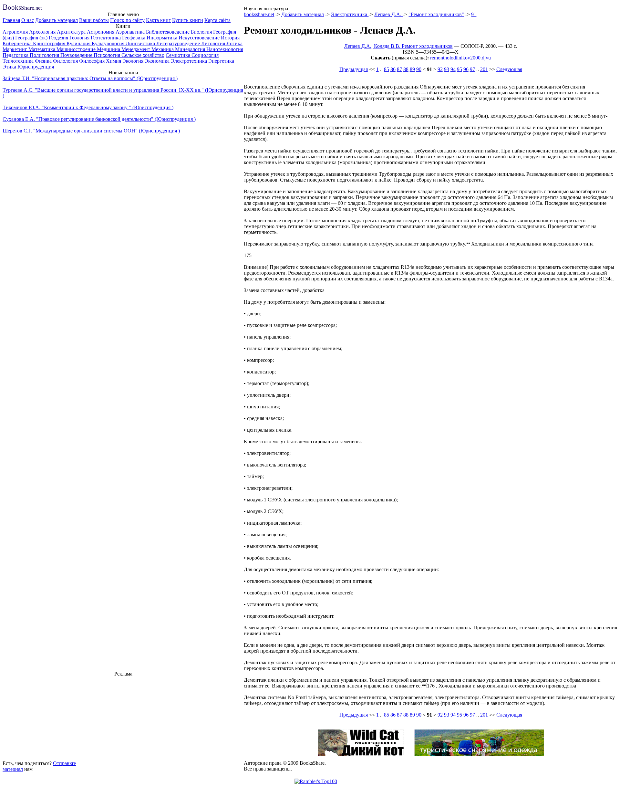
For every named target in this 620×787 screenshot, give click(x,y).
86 (393, 69)
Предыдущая (353, 69)
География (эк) (32, 37)
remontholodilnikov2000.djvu (460, 57)
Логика (234, 43)
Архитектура (72, 32)
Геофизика (134, 37)
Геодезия (59, 37)
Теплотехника (19, 61)
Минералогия (190, 49)
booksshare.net (259, 14)
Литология (213, 43)
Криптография (50, 43)
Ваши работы (94, 20)
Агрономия (16, 32)
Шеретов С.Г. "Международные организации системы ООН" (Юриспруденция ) (91, 130)
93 (446, 69)
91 (473, 14)
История (230, 37)
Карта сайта (217, 20)
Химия (114, 61)
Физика (44, 61)
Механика (163, 49)
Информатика (163, 37)
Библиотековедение (168, 32)
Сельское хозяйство (142, 55)
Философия (92, 61)
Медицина (109, 49)
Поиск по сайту (127, 20)
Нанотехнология (224, 49)
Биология (202, 32)
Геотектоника (106, 37)
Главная (11, 20)
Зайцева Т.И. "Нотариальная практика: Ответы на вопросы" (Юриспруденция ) (90, 78)
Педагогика (16, 55)
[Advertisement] (123, 717)
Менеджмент (136, 49)
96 (466, 69)
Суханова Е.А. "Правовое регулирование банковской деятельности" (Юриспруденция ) (99, 119)
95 (459, 69)
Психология (107, 55)
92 (440, 69)
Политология (45, 55)
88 (405, 69)
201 (484, 69)
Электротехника (189, 61)
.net (22, 8)
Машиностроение (77, 49)
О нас (27, 20)
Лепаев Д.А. (388, 14)
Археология (43, 32)
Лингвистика (141, 43)
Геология (80, 37)
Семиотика (178, 55)
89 (412, 69)
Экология (133, 61)
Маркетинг (15, 49)
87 (399, 69)
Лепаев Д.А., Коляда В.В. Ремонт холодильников (398, 46)
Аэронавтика (131, 32)
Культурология (109, 43)
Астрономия (101, 32)
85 (386, 69)
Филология (66, 61)
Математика (42, 49)
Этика (10, 66)
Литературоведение (178, 43)
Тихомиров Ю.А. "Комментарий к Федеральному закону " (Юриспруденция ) (88, 107)
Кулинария (79, 43)
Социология (205, 55)
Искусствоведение (200, 37)
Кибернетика (18, 43)
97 (472, 69)
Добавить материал (56, 20)
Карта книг (158, 20)
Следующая (509, 69)
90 (418, 69)
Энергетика (221, 61)
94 (453, 69)
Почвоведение (77, 55)
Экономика (158, 61)
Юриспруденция (35, 66)
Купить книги (187, 20)
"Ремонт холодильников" (436, 14)
